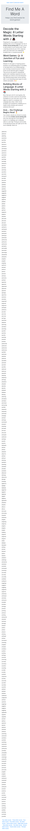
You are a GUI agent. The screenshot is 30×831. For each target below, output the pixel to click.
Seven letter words (12, 823)
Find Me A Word (15, 11)
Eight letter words (22, 823)
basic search (10, 2)
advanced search (18, 2)
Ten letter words (17, 825)
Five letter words (14, 821)
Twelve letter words (15, 826)
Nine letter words (7, 825)
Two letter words (6, 820)
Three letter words (17, 820)
